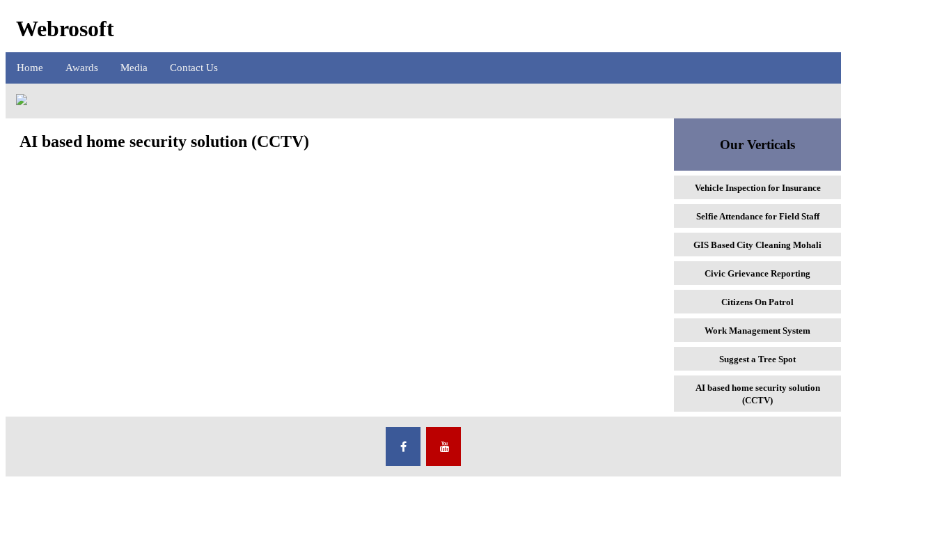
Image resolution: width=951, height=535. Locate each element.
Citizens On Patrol (757, 302)
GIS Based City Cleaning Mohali (757, 245)
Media (134, 67)
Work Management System (757, 330)
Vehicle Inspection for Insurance (758, 188)
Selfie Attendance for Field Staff (757, 216)
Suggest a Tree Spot (757, 359)
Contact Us (194, 67)
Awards (81, 67)
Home (30, 67)
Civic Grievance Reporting (757, 273)
